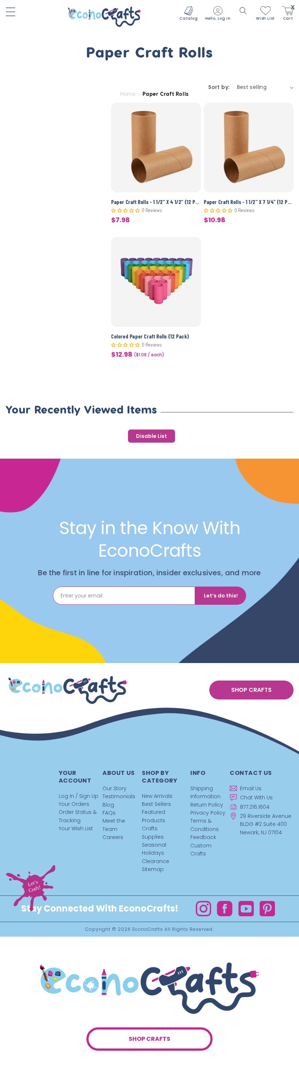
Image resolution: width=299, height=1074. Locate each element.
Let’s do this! (221, 595)
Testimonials (118, 796)
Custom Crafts (200, 849)
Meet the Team (113, 824)
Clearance (155, 861)
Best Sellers (156, 804)
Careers (112, 837)
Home (127, 94)
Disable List (151, 436)
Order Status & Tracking (78, 816)
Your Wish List (76, 828)
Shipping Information (205, 792)
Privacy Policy (207, 812)
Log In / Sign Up (78, 796)
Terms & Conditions (204, 824)
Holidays (153, 853)
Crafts (150, 828)
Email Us (250, 788)
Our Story (114, 788)
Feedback (203, 837)
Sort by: (218, 87)
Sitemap (153, 869)
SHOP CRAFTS (251, 690)
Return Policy (206, 804)
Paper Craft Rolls (166, 94)
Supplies (153, 836)
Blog (108, 804)
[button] (243, 10)
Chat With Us (256, 797)
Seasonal (154, 844)
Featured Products (153, 816)
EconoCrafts (147, 929)
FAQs (109, 812)
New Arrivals (157, 796)
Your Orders (74, 804)
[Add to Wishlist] (190, 113)
